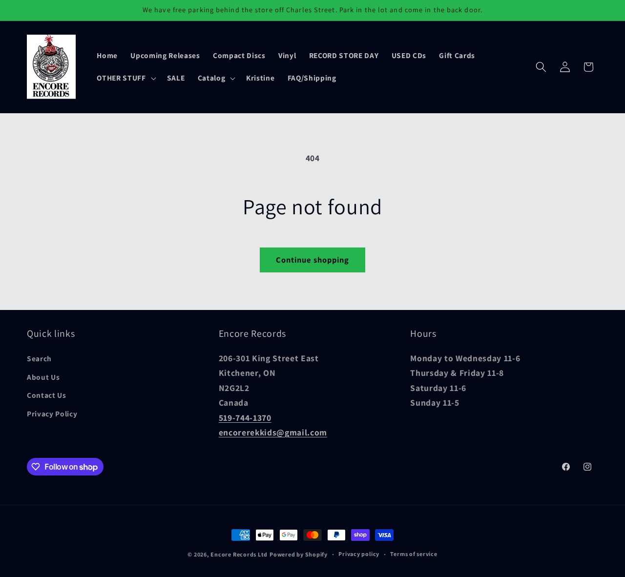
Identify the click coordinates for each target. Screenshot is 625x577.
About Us (43, 377)
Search (39, 358)
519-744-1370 (245, 417)
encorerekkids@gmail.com (273, 432)
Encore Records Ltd (239, 554)
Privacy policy (358, 553)
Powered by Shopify (299, 554)
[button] (125, 78)
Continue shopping (313, 259)
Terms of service (413, 553)
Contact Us (46, 395)
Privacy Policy (52, 413)
